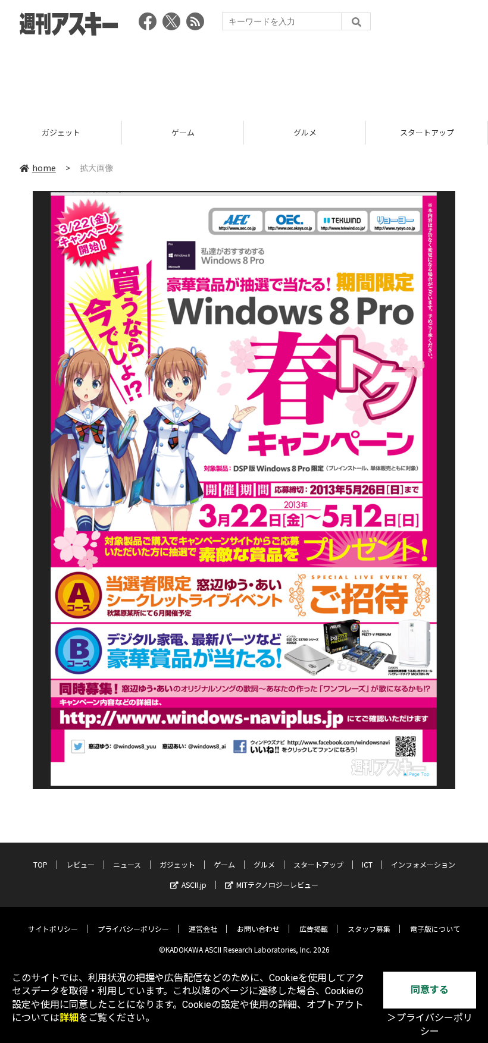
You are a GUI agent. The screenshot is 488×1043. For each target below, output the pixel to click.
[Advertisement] (244, 74)
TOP (40, 864)
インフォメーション (423, 864)
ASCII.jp (194, 884)
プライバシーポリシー (133, 928)
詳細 (69, 1017)
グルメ (183, 132)
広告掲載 (313, 928)
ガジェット (177, 864)
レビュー (80, 864)
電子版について (435, 928)
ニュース (127, 864)
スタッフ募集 (369, 928)
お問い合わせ (258, 928)
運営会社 (203, 928)
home (44, 168)
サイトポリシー (53, 928)
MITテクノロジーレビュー (277, 884)
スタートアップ (305, 132)
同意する (430, 989)
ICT (426, 132)
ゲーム (61, 132)
